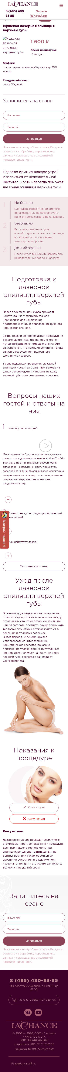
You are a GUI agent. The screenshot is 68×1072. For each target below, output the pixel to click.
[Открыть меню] (61, 4)
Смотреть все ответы (34, 566)
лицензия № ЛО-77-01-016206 (34, 1044)
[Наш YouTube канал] (38, 1012)
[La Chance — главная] (23, 3)
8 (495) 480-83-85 (34, 981)
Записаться (34, 139)
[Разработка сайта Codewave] (48, 1062)
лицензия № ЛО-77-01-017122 (34, 1049)
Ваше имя (14, 116)
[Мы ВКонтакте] (28, 1012)
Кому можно (36, 808)
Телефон (13, 127)
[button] (34, 427)
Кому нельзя (36, 819)
